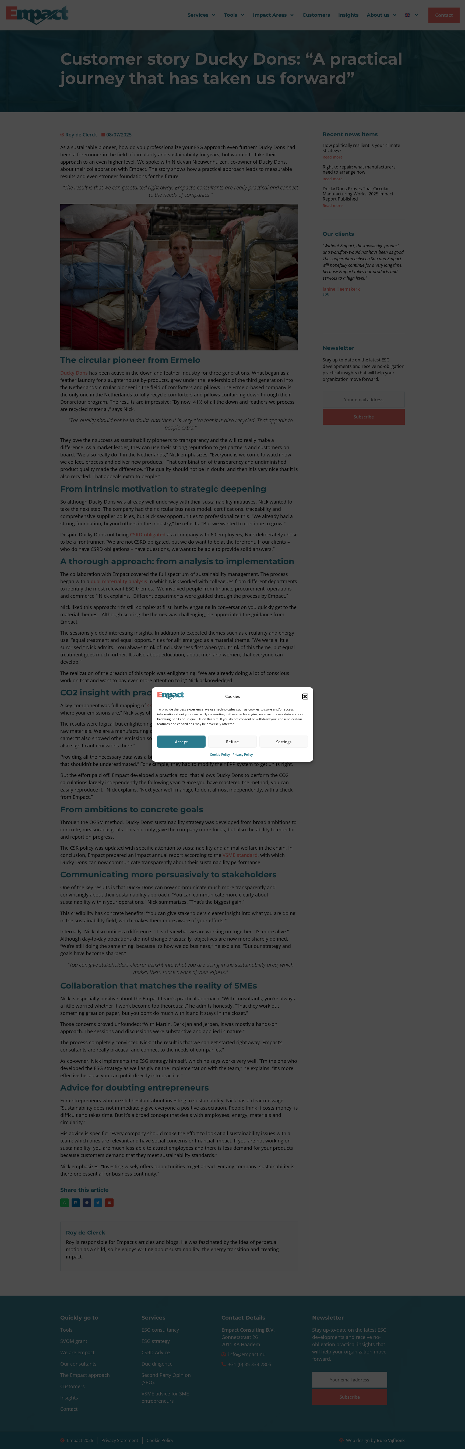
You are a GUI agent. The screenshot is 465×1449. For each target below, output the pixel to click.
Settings (283, 741)
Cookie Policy (220, 754)
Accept (181, 741)
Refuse (232, 741)
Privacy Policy (242, 754)
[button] (305, 696)
